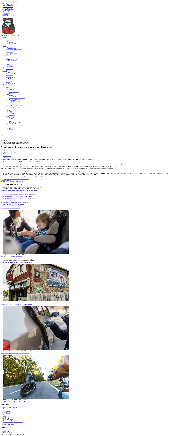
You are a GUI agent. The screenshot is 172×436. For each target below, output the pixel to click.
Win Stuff (5, 61)
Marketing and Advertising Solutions (11, 408)
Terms (4, 416)
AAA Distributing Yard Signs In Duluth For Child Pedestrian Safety (15, 202)
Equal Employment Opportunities (10, 407)
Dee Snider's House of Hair (12, 50)
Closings (8, 72)
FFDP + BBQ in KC (7, 8)
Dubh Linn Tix (6, 11)
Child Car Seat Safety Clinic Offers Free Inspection (11, 256)
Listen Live (8, 40)
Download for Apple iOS (11, 59)
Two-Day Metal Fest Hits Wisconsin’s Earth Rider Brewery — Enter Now (16, 304)
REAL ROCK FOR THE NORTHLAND (10, 35)
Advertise (8, 79)
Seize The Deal (6, 13)
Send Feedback (9, 78)
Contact (5, 76)
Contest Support (9, 66)
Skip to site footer (13, 1)
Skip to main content (5, 1)
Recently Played (9, 44)
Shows (4, 46)
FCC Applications (7, 413)
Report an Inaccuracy (7, 414)
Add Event (8, 70)
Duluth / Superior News (13, 181)
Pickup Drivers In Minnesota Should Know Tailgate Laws (16, 179)
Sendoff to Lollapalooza (8, 7)
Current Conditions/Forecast (12, 73)
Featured (21, 181)
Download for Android (11, 60)
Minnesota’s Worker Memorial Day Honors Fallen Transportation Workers (16, 196)
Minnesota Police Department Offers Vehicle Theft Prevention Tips (15, 353)
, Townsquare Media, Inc (16, 434)
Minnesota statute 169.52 (14, 171)
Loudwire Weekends (13, 53)
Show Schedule (9, 47)
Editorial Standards (7, 412)
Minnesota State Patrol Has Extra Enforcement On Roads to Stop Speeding (16, 262)
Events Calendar (9, 69)
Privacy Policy (6, 418)
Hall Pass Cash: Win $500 (8, 9)
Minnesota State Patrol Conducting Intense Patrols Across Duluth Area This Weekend (19, 190)
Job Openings (9, 81)
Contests (8, 63)
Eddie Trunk (8, 54)
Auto (7, 181)
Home (4, 37)
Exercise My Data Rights (8, 420)
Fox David (3, 152)
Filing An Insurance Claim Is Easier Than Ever (10, 208)
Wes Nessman (9, 55)
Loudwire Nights (9, 52)
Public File (5, 410)
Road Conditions (9, 75)
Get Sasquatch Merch (7, 4)
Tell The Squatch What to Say (9, 15)
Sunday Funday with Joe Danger (13, 56)
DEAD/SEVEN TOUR (8, 5)
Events (4, 67)
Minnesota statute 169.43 (17, 161)
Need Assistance (6, 411)
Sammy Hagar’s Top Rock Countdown (14, 49)
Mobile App (8, 41)
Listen (4, 38)
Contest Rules (9, 65)
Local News (5, 14)
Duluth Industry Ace (7, 10)
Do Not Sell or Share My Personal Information (13, 422)
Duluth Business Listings (8, 424)
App (4, 58)
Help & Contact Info (10, 77)
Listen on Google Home (11, 43)
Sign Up (7, 64)
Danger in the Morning (11, 48)
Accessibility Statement (8, 419)
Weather (5, 71)
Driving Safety (9, 180)
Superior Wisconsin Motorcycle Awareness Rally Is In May (13, 401)
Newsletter (8, 82)
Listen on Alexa (9, 42)
